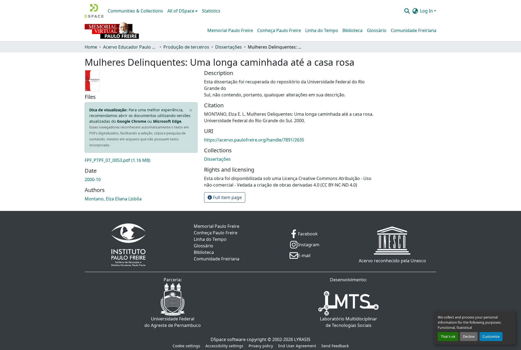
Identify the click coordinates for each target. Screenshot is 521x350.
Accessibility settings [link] (224, 345)
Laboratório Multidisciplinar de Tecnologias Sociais (348, 322)
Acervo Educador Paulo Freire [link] (130, 47)
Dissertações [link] (228, 47)
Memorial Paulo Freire (230, 30)
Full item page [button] (227, 197)
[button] (94, 11)
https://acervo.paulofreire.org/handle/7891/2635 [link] (254, 140)
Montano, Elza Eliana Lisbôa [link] (113, 199)
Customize (491, 336)
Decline (469, 336)
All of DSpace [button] (180, 11)
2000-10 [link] (93, 179)
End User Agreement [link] (297, 345)
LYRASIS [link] (302, 339)
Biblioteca (352, 30)
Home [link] (91, 47)
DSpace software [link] (228, 339)
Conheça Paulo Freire (279, 30)
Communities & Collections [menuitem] (135, 11)
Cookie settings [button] (186, 345)
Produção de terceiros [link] (186, 47)
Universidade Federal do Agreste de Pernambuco (172, 322)
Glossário (376, 30)
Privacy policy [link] (261, 345)
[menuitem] (182, 11)
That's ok (448, 336)
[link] (141, 160)
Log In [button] (427, 11)
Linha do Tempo (321, 30)
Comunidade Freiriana (413, 30)
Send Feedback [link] (335, 345)
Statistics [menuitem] (211, 11)
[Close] (191, 110)
